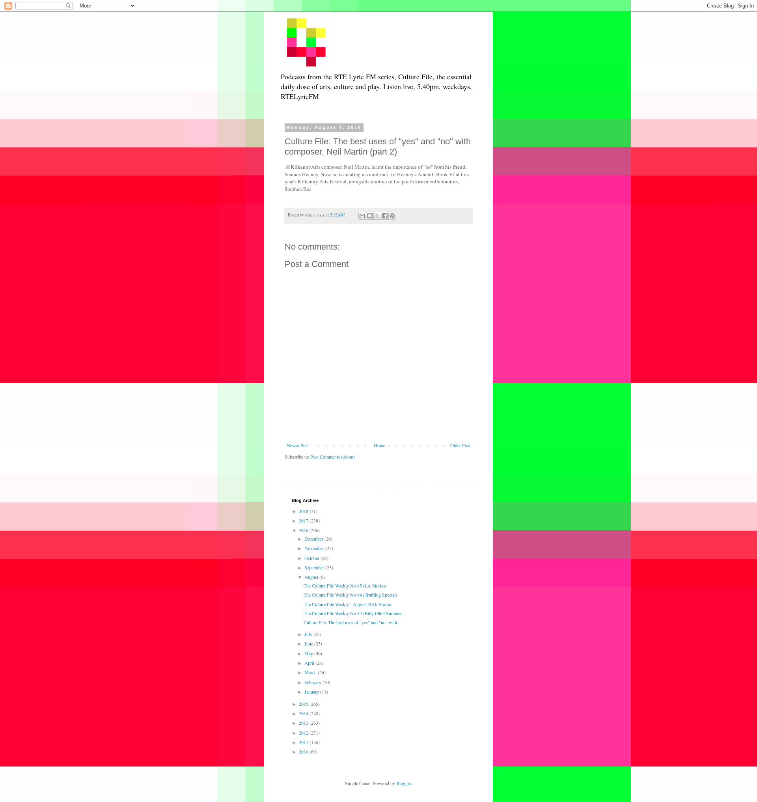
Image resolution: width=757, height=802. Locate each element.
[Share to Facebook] (385, 216)
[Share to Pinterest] (392, 216)
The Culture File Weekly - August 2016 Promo (347, 604)
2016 (304, 530)
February (313, 682)
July (308, 634)
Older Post (460, 445)
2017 (304, 520)
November (314, 548)
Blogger (403, 783)
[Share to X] (377, 216)
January (312, 691)
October (312, 558)
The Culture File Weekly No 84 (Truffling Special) (350, 594)
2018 (304, 511)
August (311, 577)
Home (379, 445)
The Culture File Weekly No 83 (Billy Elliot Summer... (354, 613)
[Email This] (362, 216)
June (309, 643)
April (309, 663)
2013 (304, 723)
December (314, 538)
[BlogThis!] (370, 216)
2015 (304, 704)
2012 (304, 732)
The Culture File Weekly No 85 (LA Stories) (345, 585)
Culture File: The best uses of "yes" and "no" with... (352, 622)
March (311, 672)
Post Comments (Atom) (332, 456)
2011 (304, 742)
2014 (304, 713)
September (314, 567)
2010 (304, 751)
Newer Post (298, 445)
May (309, 653)
